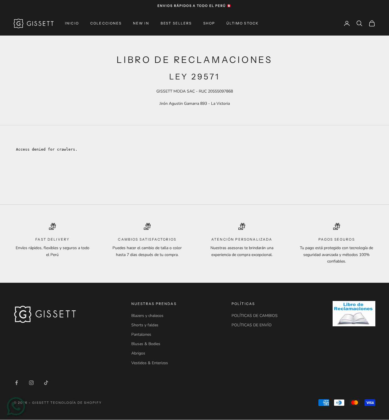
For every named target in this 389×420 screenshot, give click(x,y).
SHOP (209, 23)
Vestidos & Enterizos (149, 363)
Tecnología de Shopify (76, 403)
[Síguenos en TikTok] (46, 383)
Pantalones (141, 334)
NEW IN (141, 23)
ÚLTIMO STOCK (242, 23)
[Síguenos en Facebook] (16, 383)
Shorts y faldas (144, 325)
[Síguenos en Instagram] (31, 383)
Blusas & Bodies (145, 344)
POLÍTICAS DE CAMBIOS (255, 315)
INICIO (72, 23)
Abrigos (138, 353)
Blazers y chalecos (147, 315)
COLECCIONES (106, 23)
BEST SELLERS (176, 23)
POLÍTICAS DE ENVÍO (252, 325)
